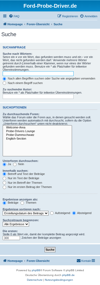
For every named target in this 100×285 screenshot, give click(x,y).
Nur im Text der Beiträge (23, 178)
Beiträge (12, 202)
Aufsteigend (62, 213)
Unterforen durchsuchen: (20, 160)
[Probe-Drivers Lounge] (37, 131)
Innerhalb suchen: (15, 170)
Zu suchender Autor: (17, 89)
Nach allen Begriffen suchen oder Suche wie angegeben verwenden (51, 78)
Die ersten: (10, 231)
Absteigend (84, 213)
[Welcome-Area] (37, 127)
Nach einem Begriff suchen (25, 83)
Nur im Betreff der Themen (24, 182)
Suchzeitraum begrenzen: (21, 220)
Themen (30, 202)
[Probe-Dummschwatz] (37, 135)
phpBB (36, 270)
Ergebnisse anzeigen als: (20, 199)
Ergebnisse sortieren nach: (22, 209)
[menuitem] (14, 16)
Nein (20, 164)
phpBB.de (68, 275)
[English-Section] (37, 139)
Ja (9, 164)
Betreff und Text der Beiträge (26, 173)
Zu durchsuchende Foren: (21, 114)
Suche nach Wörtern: (17, 53)
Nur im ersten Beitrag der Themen (29, 186)
